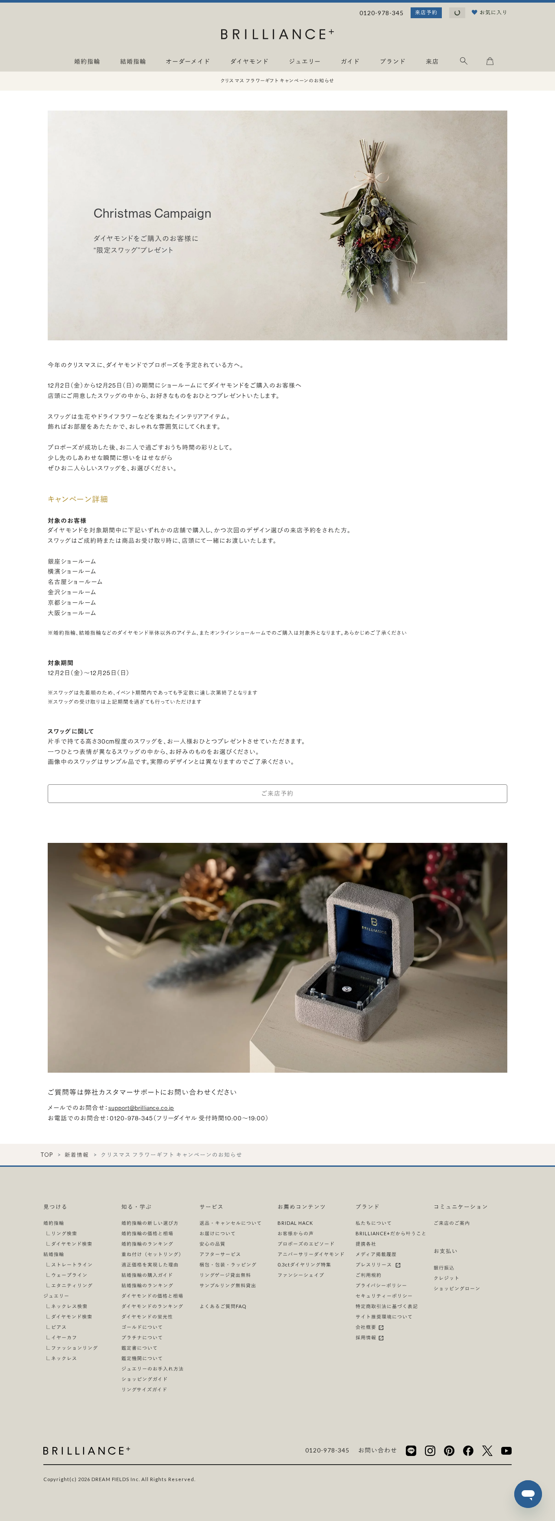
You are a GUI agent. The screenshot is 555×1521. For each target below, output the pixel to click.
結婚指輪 (53, 1254)
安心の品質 (212, 1244)
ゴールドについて (142, 1327)
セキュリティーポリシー (384, 1296)
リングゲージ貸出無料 (225, 1275)
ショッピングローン (457, 1288)
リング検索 (64, 1233)
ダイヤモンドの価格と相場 (152, 1296)
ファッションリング (74, 1348)
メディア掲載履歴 (376, 1254)
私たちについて (374, 1223)
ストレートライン (72, 1264)
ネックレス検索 (69, 1306)
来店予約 (426, 12)
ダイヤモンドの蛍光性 (147, 1316)
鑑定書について (139, 1348)
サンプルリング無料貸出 (227, 1285)
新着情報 (77, 1155)
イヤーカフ (64, 1337)
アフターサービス (220, 1254)
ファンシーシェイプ (301, 1275)
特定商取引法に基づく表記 (387, 1306)
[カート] (490, 62)
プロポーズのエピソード (306, 1244)
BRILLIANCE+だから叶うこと (391, 1233)
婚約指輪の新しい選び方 (150, 1223)
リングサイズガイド (144, 1389)
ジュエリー (56, 1296)
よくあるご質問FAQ (222, 1306)
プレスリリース (375, 1264)
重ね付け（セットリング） (152, 1254)
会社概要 (367, 1327)
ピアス (59, 1327)
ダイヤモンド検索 (71, 1244)
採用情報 (367, 1337)
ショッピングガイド (144, 1379)
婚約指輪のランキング (147, 1244)
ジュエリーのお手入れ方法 (152, 1368)
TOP (46, 1155)
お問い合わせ (377, 1450)
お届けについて (217, 1233)
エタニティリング (72, 1285)
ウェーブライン (69, 1275)
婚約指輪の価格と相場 (147, 1233)
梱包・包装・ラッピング (228, 1264)
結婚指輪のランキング (147, 1285)
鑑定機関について (142, 1358)
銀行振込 (444, 1267)
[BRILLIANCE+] (277, 35)
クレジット (447, 1278)
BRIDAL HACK (295, 1223)
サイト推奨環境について (384, 1316)
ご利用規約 (369, 1275)
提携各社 (366, 1244)
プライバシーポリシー (381, 1285)
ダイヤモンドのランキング (152, 1306)
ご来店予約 (277, 793)
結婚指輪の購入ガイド (147, 1275)
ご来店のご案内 (452, 1223)
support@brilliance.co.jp (141, 1108)
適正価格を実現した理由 (150, 1264)
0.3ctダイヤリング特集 (304, 1264)
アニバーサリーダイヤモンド (311, 1254)
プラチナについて (142, 1337)
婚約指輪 (53, 1223)
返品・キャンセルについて (230, 1223)
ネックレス (64, 1358)
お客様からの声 (296, 1233)
